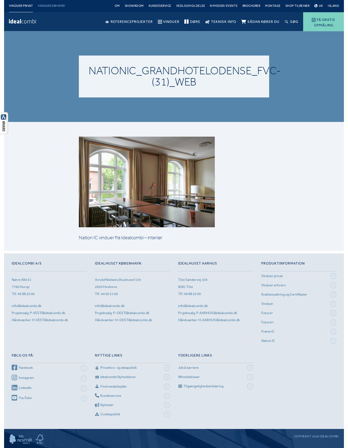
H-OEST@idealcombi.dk (133, 320)
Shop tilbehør (297, 6)
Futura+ (267, 313)
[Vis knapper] (4, 132)
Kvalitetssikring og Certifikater (284, 294)
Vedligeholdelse (190, 6)
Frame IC (268, 331)
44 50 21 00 (109, 294)
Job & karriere (188, 368)
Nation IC (268, 341)
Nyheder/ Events (224, 6)
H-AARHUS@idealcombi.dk (219, 320)
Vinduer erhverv (51, 6)
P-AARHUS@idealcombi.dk (216, 313)
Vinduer (267, 304)
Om (117, 6)
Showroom (134, 6)
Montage (273, 6)
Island (333, 6)
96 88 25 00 (26, 294)
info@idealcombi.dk (26, 306)
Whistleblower (189, 377)
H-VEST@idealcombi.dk (50, 320)
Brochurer (251, 6)
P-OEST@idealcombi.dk (131, 313)
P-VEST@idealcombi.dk (47, 313)
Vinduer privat (21, 6)
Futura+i (267, 322)
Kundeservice (160, 6)
